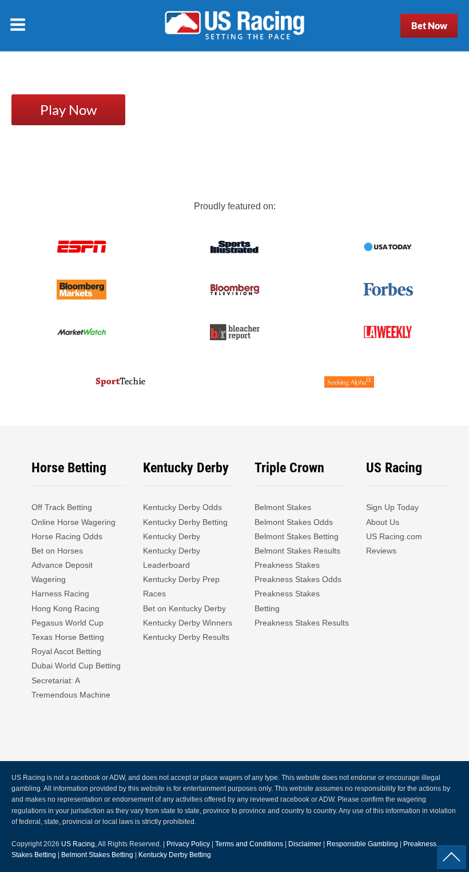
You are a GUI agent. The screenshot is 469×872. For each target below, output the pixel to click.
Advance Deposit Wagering (62, 572)
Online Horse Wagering (73, 522)
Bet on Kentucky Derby (184, 608)
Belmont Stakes (283, 507)
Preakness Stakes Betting (287, 600)
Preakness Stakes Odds (298, 579)
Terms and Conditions (249, 844)
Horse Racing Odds (66, 536)
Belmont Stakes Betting (297, 536)
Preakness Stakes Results (302, 622)
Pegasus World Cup (67, 622)
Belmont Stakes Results (297, 550)
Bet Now (429, 25)
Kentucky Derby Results (186, 637)
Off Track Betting (61, 507)
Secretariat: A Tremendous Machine (70, 687)
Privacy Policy (188, 844)
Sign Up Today (392, 507)
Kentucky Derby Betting (185, 522)
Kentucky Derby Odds (182, 507)
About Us (382, 522)
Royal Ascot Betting (66, 651)
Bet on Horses (57, 550)
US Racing (78, 844)
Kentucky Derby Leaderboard (171, 558)
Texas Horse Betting (67, 637)
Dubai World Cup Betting (76, 665)
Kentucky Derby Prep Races (181, 586)
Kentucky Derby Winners (187, 622)
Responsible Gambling (362, 844)
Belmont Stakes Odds (294, 522)
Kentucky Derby (171, 536)
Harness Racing (60, 593)
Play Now (68, 109)
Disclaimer (304, 844)
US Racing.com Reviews (394, 543)
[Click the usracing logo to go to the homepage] (234, 26)
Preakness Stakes (287, 565)
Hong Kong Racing (65, 608)
